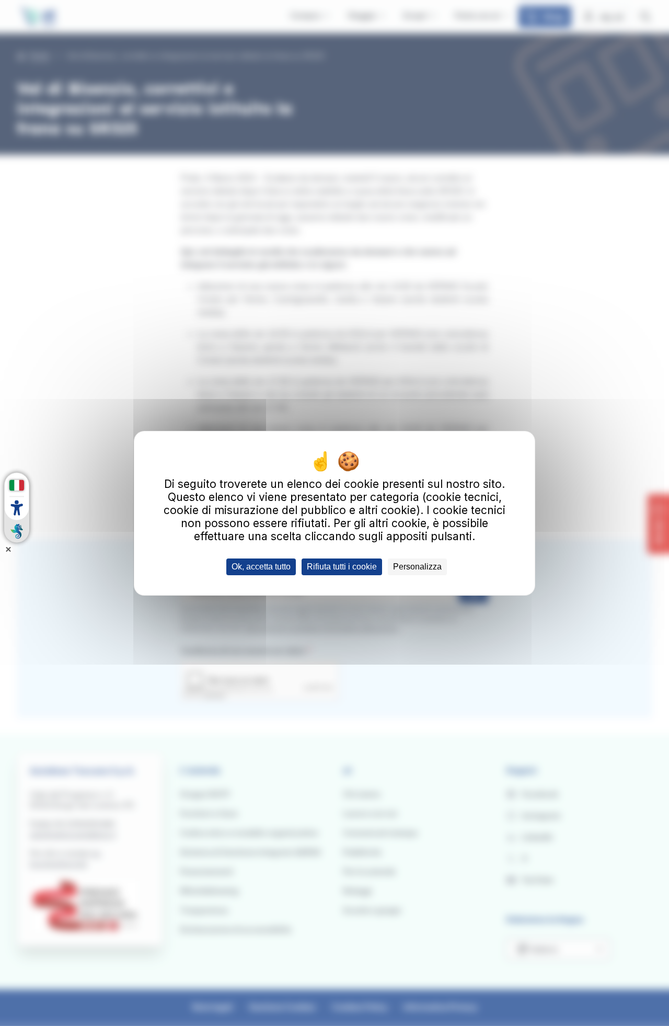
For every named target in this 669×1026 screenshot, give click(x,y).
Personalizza (417, 566)
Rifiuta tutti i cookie (342, 566)
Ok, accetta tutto (261, 566)
